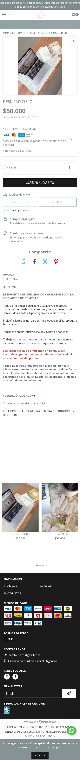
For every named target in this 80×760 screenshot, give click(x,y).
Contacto (46, 585)
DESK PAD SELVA (60, 534)
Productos (10, 585)
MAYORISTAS (12, 593)
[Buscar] (34, 24)
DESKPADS (19, 33)
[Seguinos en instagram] (7, 677)
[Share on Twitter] (45, 262)
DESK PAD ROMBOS (20, 534)
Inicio (6, 33)
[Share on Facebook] (34, 262)
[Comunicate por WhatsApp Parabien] (71, 730)
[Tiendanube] (40, 723)
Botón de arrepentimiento (40, 735)
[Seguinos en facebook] (15, 677)
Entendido (40, 755)
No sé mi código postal (16, 210)
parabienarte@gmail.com (24, 655)
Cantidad (10, 167)
